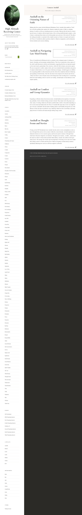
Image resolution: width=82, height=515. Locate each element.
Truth (6, 391)
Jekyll (31, 156)
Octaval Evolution (8, 290)
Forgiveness (7, 212)
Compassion (7, 152)
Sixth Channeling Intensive (10, 432)
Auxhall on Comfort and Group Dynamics (40, 91)
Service (6, 349)
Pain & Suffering (8, 299)
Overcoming (7, 296)
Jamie (6, 483)
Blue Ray (6, 128)
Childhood (7, 143)
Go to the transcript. (69, 44)
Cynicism (6, 158)
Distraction (7, 173)
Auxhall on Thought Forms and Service (39, 122)
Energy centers (7, 191)
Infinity (6, 257)
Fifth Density (7, 203)
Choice (6, 146)
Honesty (6, 245)
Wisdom (6, 400)
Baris (6, 474)
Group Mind (7, 227)
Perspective (7, 305)
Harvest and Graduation (9, 236)
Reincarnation (7, 331)
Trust (6, 388)
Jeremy (6, 486)
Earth (6, 179)
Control (6, 155)
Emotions (6, 185)
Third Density (7, 373)
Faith (6, 197)
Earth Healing (7, 182)
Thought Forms (8, 376)
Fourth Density (8, 215)
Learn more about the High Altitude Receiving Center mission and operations (12, 47)
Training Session (8, 508)
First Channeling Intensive (10, 420)
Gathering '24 (7, 426)
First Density (7, 206)
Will (5, 397)
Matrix (6, 278)
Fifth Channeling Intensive (10, 417)
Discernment (7, 167)
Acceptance (7, 111)
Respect (6, 334)
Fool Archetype (8, 209)
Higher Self (7, 242)
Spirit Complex (8, 367)
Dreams (6, 176)
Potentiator (7, 314)
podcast (8, 73)
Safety (6, 340)
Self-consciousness (8, 346)
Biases (6, 125)
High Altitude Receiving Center (12, 30)
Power (6, 316)
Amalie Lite (42, 156)
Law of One (7, 269)
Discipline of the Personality (10, 170)
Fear (5, 200)
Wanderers (7, 394)
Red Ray (6, 325)
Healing (6, 239)
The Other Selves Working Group (11, 76)
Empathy (6, 188)
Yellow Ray (7, 403)
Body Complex (8, 132)
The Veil (6, 370)
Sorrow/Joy (7, 364)
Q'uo (6, 463)
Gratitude (6, 221)
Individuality (7, 254)
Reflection (7, 328)
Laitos (6, 451)
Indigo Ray (7, 251)
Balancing (7, 123)
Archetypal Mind (8, 117)
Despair (6, 164)
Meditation (7, 281)
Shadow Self (7, 352)
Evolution (6, 194)
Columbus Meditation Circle (10, 93)
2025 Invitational (8, 414)
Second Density (8, 343)
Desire (6, 161)
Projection (7, 319)
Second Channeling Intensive (10, 429)
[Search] (18, 57)
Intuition (6, 263)
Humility (6, 248)
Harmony (6, 233)
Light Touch (7, 272)
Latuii (6, 454)
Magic (6, 275)
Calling (6, 134)
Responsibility (7, 337)
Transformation (8, 385)
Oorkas (6, 460)
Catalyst (6, 137)
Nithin (6, 495)
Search (6, 55)
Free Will (6, 218)
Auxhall (6, 445)
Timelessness (7, 382)
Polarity (6, 308)
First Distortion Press (9, 70)
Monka (6, 457)
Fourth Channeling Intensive (10, 423)
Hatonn (6, 448)
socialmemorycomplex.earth (10, 79)
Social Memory (8, 361)
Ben (5, 477)
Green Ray (7, 224)
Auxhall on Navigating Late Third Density (40, 52)
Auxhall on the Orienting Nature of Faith (39, 19)
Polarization (7, 311)
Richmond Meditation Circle (10, 96)
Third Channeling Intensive (10, 435)
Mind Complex (8, 287)
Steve (6, 498)
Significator (7, 355)
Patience (6, 302)
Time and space (8, 379)
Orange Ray (7, 293)
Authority (6, 120)
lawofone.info (7, 67)
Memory (6, 284)
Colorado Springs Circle (9, 90)
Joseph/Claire (7, 489)
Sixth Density (7, 358)
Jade (5, 480)
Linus (6, 492)
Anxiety (6, 114)
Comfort (6, 149)
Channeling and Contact (9, 140)
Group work (7, 230)
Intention (6, 260)
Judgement (7, 266)
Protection (7, 323)
